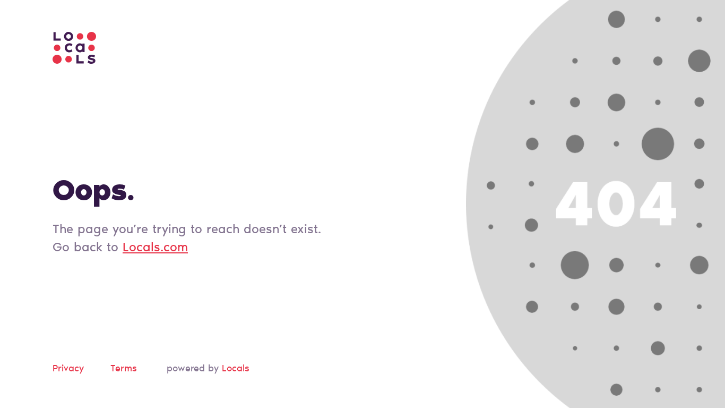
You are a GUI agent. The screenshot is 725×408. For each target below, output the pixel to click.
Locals (235, 369)
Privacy (68, 369)
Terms (123, 369)
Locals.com (155, 248)
